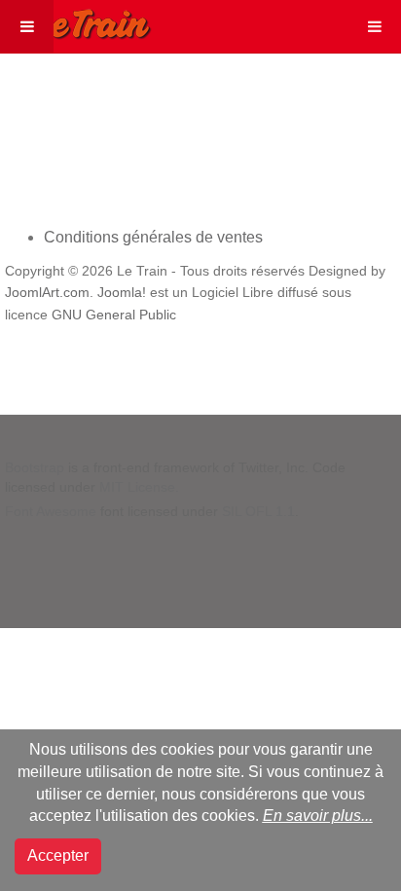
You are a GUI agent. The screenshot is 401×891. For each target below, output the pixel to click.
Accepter (58, 855)
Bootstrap (34, 467)
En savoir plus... (318, 815)
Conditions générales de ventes (153, 237)
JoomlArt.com (47, 292)
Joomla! (121, 292)
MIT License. (139, 487)
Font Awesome (50, 511)
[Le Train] (76, 20)
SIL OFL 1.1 (258, 511)
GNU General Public (114, 315)
